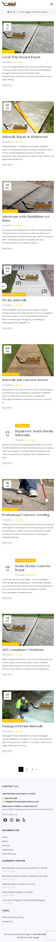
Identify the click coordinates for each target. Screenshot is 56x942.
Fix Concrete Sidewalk (25, 560)
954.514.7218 (10, 798)
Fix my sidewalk (14, 300)
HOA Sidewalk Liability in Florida (17, 892)
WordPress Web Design (28, 937)
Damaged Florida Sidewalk (22, 726)
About (5, 841)
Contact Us (7, 921)
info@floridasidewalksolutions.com (21, 801)
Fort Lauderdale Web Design (17, 934)
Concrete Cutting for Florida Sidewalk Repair (23, 900)
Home (12, 12)
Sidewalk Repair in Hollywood (24, 137)
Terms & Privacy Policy (13, 917)
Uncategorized (22, 426)
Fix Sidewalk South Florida (14, 131)
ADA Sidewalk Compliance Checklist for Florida (24, 868)
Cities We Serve (9, 854)
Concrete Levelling (11, 374)
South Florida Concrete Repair (33, 568)
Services (6, 845)
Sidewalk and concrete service (25, 380)
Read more (7, 85)
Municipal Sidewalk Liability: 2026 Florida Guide (24, 876)
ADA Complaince (10, 211)
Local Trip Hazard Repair (22, 57)
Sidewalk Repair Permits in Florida (18, 884)
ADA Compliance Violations (23, 650)
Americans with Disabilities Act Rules (26, 218)
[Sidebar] (3, 286)
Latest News (8, 849)
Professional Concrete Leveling (26, 515)
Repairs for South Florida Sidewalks (34, 433)
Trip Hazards (8, 51)
